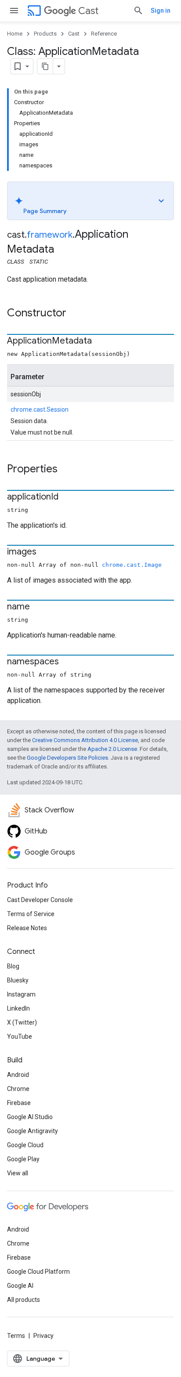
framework (49, 234)
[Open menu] (14, 10)
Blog (13, 966)
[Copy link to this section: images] (45, 552)
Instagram (21, 994)
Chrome (18, 1088)
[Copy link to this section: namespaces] (67, 662)
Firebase (19, 1102)
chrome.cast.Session (40, 409)
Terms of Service (30, 913)
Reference (104, 33)
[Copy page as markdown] (45, 66)
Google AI (20, 1285)
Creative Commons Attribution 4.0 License (85, 740)
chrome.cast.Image (132, 565)
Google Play (23, 1159)
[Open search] (138, 10)
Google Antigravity (32, 1130)
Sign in (160, 10)
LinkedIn (18, 1008)
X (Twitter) (22, 1022)
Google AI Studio (30, 1116)
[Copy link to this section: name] (38, 607)
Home (14, 33)
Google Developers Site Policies (67, 757)
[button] (90, 201)
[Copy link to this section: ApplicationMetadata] (100, 341)
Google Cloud (25, 1145)
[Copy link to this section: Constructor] (75, 313)
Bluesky (18, 980)
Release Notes (27, 927)
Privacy (43, 1335)
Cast (88, 11)
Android (18, 1074)
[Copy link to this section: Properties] (66, 469)
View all (17, 1173)
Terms (16, 1335)
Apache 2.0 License (112, 749)
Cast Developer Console (40, 899)
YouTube (19, 1036)
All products (23, 1299)
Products (45, 33)
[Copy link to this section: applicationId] (67, 497)
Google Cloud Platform (38, 1271)
